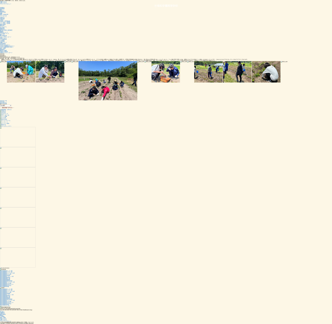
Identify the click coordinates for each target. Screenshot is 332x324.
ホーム (1, 311)
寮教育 (1, 31)
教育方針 (2, 25)
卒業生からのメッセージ (6, 52)
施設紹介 (2, 11)
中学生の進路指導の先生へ (6, 47)
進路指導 (2, 49)
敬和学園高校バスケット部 (6, 276)
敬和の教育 (3, 24)
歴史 (1, 10)
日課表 (1, 20)
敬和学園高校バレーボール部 (7, 273)
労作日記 (2, 102)
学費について (3, 42)
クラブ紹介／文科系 (5, 23)
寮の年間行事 (3, 35)
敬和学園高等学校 (4, 286)
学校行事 (2, 19)
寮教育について (4, 32)
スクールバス (3, 15)
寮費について (3, 38)
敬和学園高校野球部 (5, 277)
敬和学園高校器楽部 (5, 279)
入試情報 (2, 40)
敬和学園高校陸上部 (5, 278)
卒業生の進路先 (4, 51)
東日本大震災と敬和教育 (6, 30)
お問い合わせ (3, 2)
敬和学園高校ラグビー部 (6, 272)
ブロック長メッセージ (5, 37)
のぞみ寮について (4, 33)
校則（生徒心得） (4, 14)
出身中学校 (3, 12)
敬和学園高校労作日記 (5, 285)
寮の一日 (2, 34)
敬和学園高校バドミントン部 (7, 282)
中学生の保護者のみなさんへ (7, 46)
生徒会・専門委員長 (5, 21)
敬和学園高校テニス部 (5, 274)
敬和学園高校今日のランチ (6, 284)
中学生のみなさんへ (5, 44)
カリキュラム (3, 26)
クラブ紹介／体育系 (5, 22)
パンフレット (3, 16)
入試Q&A (2, 41)
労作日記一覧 (3, 100)
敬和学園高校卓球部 (5, 275)
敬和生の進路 (3, 50)
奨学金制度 (3, 43)
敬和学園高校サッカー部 (6, 270)
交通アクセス (3, 1)
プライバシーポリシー (5, 4)
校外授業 (2, 28)
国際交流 (2, 29)
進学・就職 (3, 48)
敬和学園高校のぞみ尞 (5, 283)
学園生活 (2, 17)
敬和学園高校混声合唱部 (6, 281)
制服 (1, 13)
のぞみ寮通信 (3, 39)
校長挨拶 (2, 8)
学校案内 (2, 7)
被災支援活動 (3, 103)
